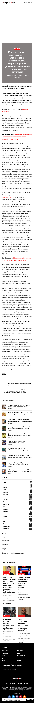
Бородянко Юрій (9, 603)
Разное (17, 516)
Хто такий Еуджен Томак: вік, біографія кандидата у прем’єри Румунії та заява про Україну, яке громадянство (9, 585)
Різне (17, 519)
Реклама (26, 683)
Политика (17, 48)
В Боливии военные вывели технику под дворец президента (8, 624)
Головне (17, 494)
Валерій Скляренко (25, 597)
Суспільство (17, 526)
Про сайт (8, 683)
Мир (17, 502)
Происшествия (17, 514)
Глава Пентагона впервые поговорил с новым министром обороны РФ (23, 625)
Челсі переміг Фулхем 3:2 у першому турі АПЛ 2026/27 (17, 441)
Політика (17, 511)
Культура (17, 499)
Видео (17, 489)
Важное (17, 487)
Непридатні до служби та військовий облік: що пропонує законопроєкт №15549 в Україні (18, 450)
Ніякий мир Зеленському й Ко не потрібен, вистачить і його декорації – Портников (17, 137)
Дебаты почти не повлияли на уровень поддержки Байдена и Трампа (24, 582)
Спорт (17, 523)
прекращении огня (8, 197)
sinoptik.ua (20, 553)
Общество (17, 504)
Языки (19, 660)
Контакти (19, 683)
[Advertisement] (17, 23)
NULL (4, 374)
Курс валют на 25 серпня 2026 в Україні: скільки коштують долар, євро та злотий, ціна (19, 457)
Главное (17, 492)
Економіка (17, 497)
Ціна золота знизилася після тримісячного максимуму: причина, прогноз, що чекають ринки (20, 435)
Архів (13, 683)
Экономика (17, 528)
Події (17, 506)
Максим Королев (11, 75)
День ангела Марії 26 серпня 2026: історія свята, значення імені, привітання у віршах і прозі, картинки (19, 407)
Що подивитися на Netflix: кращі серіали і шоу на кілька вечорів (19, 427)
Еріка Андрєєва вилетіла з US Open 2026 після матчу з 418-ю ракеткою (20, 470)
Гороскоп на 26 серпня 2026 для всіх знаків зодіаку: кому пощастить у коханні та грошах (20, 414)
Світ (17, 521)
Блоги (17, 484)
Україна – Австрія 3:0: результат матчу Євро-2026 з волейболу (18, 463)
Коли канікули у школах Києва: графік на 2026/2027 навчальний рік (20, 420)
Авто (17, 482)
